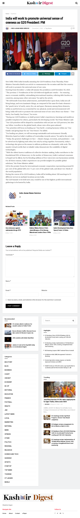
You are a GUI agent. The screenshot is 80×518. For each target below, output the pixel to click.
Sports (8, 462)
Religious (8, 450)
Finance (8, 398)
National (8, 426)
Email (8, 290)
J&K (32, 224)
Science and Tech (11, 454)
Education (9, 394)
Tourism (8, 474)
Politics (8, 442)
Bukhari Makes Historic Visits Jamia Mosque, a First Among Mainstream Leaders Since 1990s (40, 230)
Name (8, 281)
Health (9, 224)
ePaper (24, 513)
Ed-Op (7, 386)
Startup (8, 466)
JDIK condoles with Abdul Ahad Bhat (23, 338)
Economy (8, 382)
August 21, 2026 (55, 404)
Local (7, 418)
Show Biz (8, 458)
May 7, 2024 (10, 233)
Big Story (8, 362)
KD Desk (47, 404)
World (7, 482)
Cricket (8, 378)
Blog (6, 366)
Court (7, 374)
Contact (17, 513)
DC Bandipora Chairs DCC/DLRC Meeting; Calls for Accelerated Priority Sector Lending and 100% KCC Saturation (58, 337)
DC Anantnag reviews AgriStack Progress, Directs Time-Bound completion (60, 417)
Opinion (8, 434)
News (7, 430)
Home (7, 13)
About (10, 513)
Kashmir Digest (8, 505)
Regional (8, 446)
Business (8, 370)
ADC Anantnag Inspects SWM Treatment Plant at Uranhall (59, 350)
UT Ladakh (9, 478)
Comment (10, 255)
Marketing (9, 422)
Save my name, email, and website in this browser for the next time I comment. (34, 300)
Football (8, 402)
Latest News (9, 414)
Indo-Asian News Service (20, 28)
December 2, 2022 (37, 28)
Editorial (8, 390)
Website (44, 290)
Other (7, 438)
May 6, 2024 (34, 235)
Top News (13, 13)
